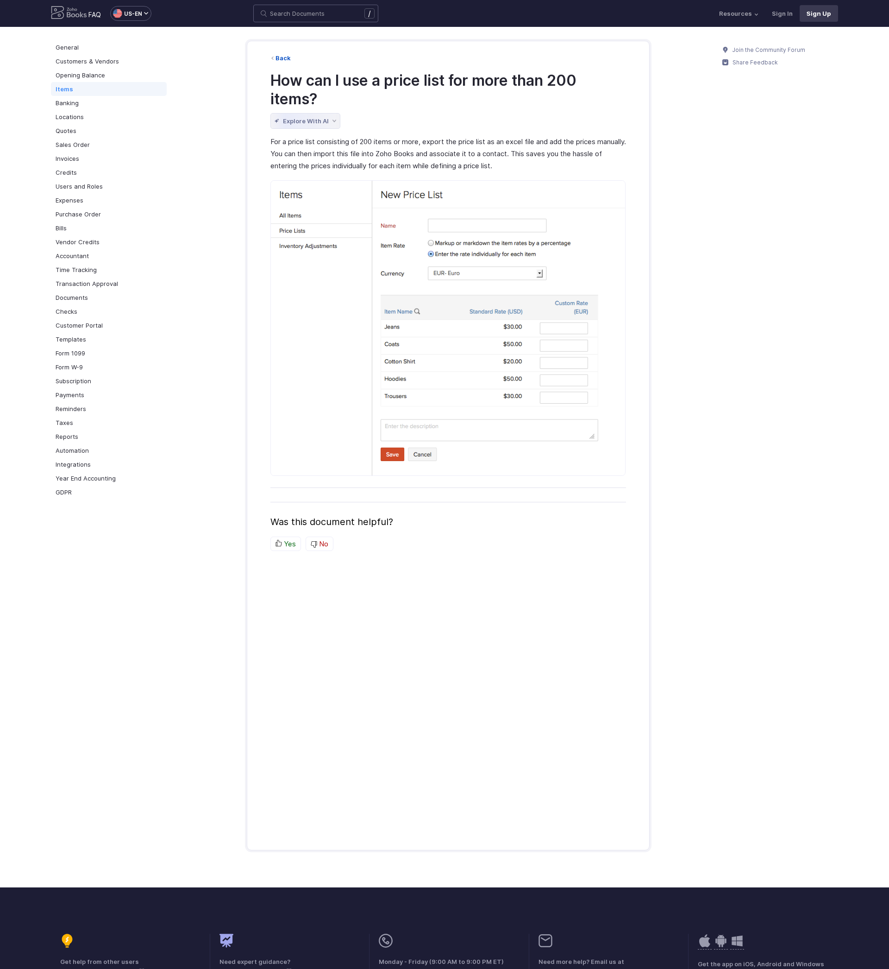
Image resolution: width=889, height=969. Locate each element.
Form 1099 (70, 353)
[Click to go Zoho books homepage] (69, 13)
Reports (67, 436)
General (67, 47)
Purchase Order (78, 214)
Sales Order (73, 144)
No (322, 543)
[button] (126, 13)
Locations (70, 116)
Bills (61, 228)
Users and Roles (79, 186)
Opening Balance (80, 75)
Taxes (64, 422)
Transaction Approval (87, 283)
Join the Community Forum (768, 49)
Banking (67, 103)
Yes (289, 543)
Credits (66, 172)
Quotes (66, 130)
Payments (70, 395)
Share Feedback (754, 62)
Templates (71, 339)
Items (64, 89)
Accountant (72, 256)
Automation (72, 450)
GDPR (64, 492)
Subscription (73, 381)
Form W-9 (69, 367)
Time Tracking (76, 269)
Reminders (71, 408)
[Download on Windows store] (737, 946)
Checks (66, 311)
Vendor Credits (78, 242)
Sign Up (819, 13)
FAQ (94, 15)
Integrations (73, 464)
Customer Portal (79, 325)
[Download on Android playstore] (705, 946)
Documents (72, 297)
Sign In (782, 13)
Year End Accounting (86, 478)
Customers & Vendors (87, 61)
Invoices (67, 158)
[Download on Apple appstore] (721, 946)
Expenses (69, 200)
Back (283, 58)
